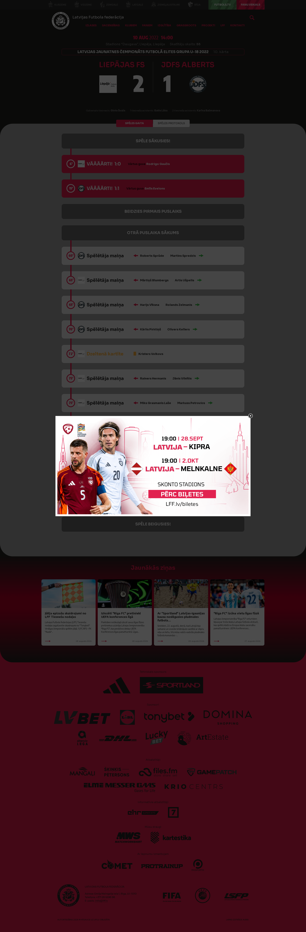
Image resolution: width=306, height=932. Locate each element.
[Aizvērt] (251, 416)
